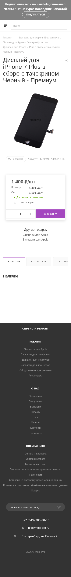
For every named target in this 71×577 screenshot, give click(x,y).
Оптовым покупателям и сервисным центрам (35, 469)
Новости (35, 412)
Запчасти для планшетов (35, 365)
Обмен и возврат (35, 458)
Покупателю (35, 446)
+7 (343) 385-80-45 (36, 520)
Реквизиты (35, 433)
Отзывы (35, 422)
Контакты (35, 427)
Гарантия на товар (35, 464)
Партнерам (35, 474)
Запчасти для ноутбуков (36, 359)
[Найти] (62, 26)
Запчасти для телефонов (35, 354)
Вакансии (35, 406)
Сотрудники (35, 401)
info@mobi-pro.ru (38, 527)
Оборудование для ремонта (35, 370)
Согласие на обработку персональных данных (35, 480)
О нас (35, 388)
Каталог (36, 341)
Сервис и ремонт (35, 328)
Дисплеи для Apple (35, 234)
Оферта (35, 490)
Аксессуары (35, 375)
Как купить (39, 261)
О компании (35, 396)
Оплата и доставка (35, 453)
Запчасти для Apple (35, 239)
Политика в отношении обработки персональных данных (35, 485)
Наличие (14, 261)
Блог (35, 417)
